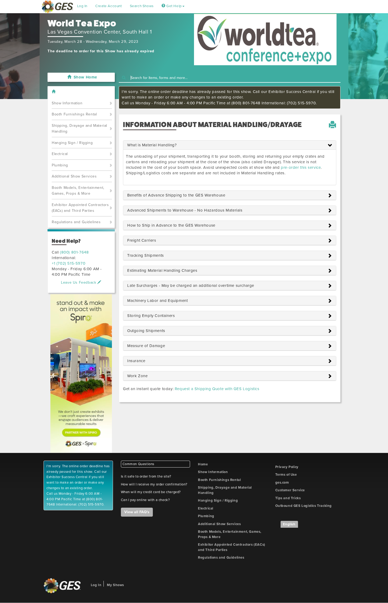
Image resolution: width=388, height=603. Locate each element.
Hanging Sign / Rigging (72, 143)
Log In (82, 6)
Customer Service (290, 490)
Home (203, 464)
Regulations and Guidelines (76, 222)
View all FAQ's (136, 512)
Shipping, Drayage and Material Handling (79, 128)
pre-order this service (301, 167)
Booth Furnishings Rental (74, 114)
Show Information (67, 103)
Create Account (108, 6)
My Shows (115, 585)
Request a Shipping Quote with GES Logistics (217, 388)
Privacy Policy (287, 467)
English (289, 524)
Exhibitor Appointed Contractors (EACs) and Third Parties (80, 208)
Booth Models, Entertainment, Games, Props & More (78, 190)
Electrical (60, 154)
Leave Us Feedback (79, 282)
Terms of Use (286, 475)
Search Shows (142, 6)
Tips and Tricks (288, 498)
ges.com (282, 482)
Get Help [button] (173, 6)
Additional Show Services (74, 176)
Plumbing (60, 165)
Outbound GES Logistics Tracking (303, 506)
